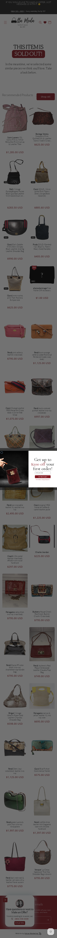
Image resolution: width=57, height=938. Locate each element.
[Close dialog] (2, 452)
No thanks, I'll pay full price (42, 479)
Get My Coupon (42, 476)
